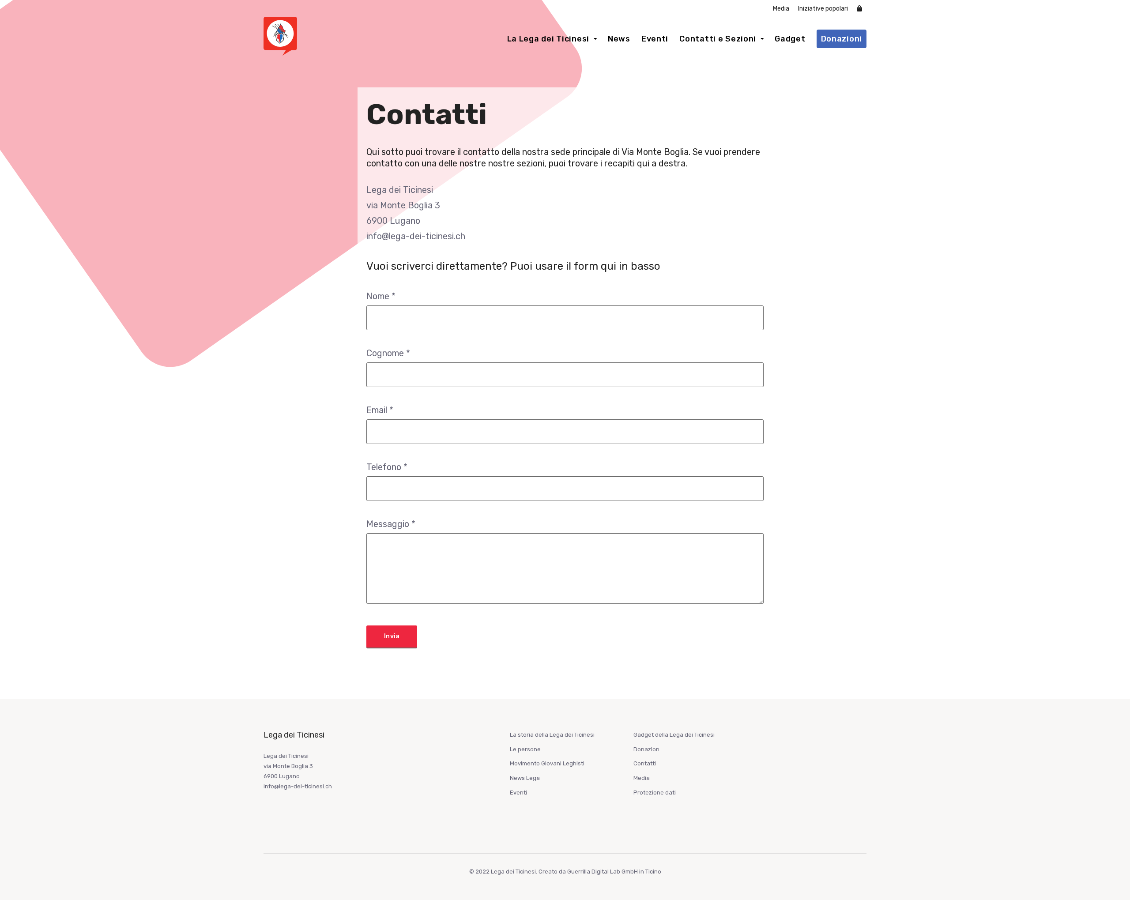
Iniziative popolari (823, 8)
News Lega (525, 778)
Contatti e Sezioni (717, 39)
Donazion (646, 749)
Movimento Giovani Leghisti (547, 763)
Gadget (790, 39)
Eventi (654, 39)
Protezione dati (654, 792)
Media (781, 8)
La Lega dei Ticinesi (548, 39)
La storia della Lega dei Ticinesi (552, 734)
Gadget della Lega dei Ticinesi (674, 734)
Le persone (525, 749)
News (619, 39)
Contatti (644, 763)
